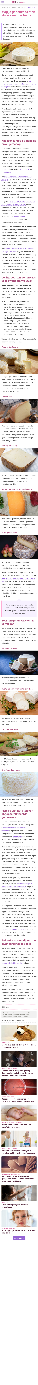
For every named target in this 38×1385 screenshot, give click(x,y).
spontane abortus (20, 216)
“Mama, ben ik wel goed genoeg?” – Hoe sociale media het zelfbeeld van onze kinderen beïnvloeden (17, 1073)
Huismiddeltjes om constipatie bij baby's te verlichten (16, 1126)
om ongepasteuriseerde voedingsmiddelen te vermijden (18, 84)
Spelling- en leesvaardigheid (11, 1174)
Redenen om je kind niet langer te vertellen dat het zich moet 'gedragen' (18, 1151)
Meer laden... (19, 1238)
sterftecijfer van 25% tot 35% (13, 929)
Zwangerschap (5, 7)
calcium (4, 169)
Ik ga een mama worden (19, 7)
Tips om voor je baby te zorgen (12, 1122)
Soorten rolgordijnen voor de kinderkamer (14, 1206)
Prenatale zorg (32, 7)
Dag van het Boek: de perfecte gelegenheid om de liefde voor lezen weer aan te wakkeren (17, 1178)
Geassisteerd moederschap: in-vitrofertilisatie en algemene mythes (17, 1100)
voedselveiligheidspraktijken (12, 963)
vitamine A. (6, 172)
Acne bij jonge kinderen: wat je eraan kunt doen (18, 1231)
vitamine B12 (24, 169)
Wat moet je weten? (8, 1228)
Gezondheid (5, 1043)
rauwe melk (17, 837)
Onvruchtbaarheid (7, 1097)
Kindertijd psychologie (9, 1068)
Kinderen (4, 1202)
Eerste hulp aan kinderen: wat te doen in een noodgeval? (18, 1046)
